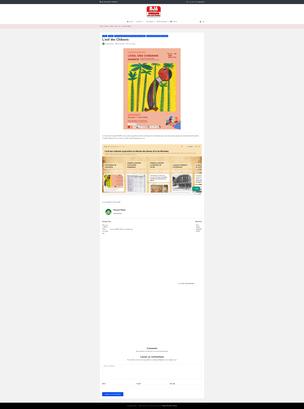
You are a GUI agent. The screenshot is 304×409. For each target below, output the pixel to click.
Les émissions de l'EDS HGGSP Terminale (157, 36)
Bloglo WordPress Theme (169, 405)
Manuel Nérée (119, 210)
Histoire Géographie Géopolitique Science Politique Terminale (130, 36)
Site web (172, 383)
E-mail (139, 383)
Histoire (111, 36)
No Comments (132, 43)
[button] (117, 213)
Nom (104, 383)
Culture (105, 36)
